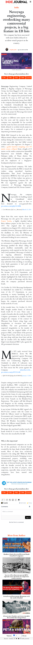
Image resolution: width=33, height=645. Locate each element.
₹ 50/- (16, 78)
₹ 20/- (10, 78)
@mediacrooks (25, 370)
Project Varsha (6, 221)
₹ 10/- (4, 78)
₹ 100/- (23, 78)
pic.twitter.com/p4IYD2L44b (10, 372)
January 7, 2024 (26, 376)
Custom (28, 78)
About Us (6, 638)
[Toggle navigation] (30, 1)
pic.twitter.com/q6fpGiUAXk (11, 206)
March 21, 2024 (27, 209)
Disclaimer (11, 638)
